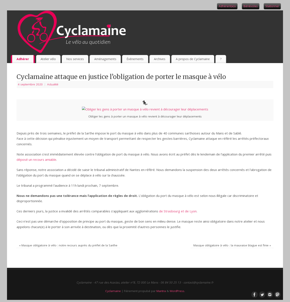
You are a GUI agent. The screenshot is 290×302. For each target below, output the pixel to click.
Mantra (161, 291)
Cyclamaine (113, 291)
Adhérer (23, 59)
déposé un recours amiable (36, 159)
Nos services (75, 59)
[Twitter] (262, 294)
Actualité (52, 84)
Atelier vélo (48, 59)
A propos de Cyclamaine (193, 59)
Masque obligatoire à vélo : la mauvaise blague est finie (232, 245)
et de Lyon (189, 211)
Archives (159, 59)
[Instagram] (269, 294)
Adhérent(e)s (227, 6)
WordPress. (177, 291)
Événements (135, 59)
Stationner (272, 6)
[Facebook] (254, 294)
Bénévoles (251, 6)
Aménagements (105, 59)
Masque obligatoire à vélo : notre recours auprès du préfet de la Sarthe (68, 245)
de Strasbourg (169, 211)
